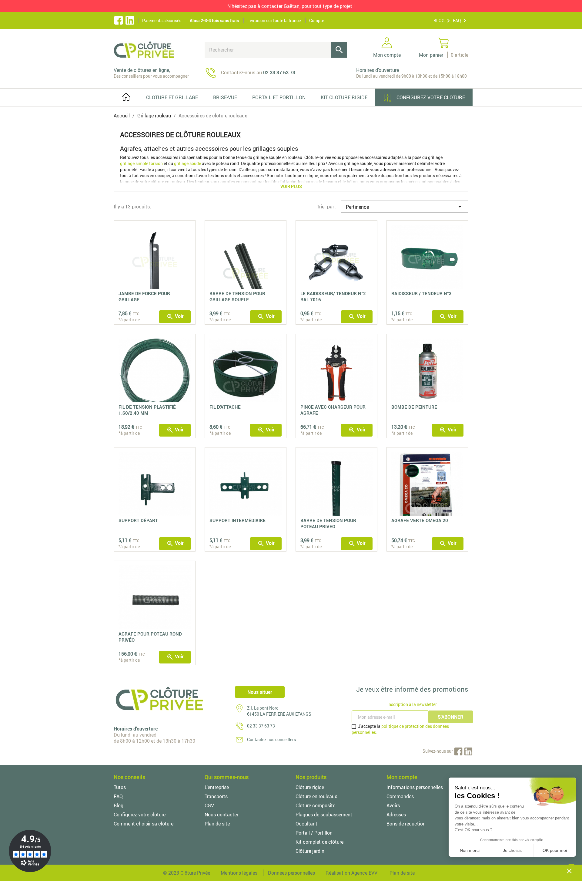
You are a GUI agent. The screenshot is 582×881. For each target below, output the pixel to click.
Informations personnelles (414, 787)
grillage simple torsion (141, 163)
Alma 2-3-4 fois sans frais (214, 20)
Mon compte (401, 777)
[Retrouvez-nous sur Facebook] (118, 20)
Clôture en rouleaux (316, 796)
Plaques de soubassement (324, 814)
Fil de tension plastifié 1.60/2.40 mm (147, 410)
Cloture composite (315, 805)
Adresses (396, 814)
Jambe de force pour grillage (144, 296)
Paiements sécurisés (161, 20)
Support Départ (138, 520)
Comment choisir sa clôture (143, 823)
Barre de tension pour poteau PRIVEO (328, 523)
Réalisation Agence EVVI (352, 872)
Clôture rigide (310, 787)
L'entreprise (217, 787)
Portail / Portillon (314, 832)
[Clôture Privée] (155, 49)
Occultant (306, 823)
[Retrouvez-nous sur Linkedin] (130, 20)
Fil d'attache (225, 407)
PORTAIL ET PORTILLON (279, 97)
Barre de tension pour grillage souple (237, 296)
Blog (118, 805)
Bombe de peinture (414, 407)
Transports (216, 796)
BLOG (439, 20)
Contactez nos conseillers (271, 739)
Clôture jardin (310, 851)
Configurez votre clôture (430, 97)
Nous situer (259, 692)
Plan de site (217, 823)
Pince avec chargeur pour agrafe (333, 410)
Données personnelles (291, 872)
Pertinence (404, 206)
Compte (316, 20)
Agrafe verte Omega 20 (419, 520)
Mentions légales (239, 872)
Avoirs (393, 805)
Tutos (120, 787)
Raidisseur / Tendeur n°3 (421, 293)
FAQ (457, 20)
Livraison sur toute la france (274, 20)
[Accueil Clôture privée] (126, 96)
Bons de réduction (406, 823)
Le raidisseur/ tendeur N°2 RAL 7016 (333, 296)
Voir (175, 316)
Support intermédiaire (237, 520)
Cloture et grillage (172, 97)
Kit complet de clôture (319, 842)
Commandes (400, 796)
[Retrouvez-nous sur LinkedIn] (468, 751)
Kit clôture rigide (344, 97)
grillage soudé (187, 163)
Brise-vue (225, 97)
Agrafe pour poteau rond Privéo (150, 637)
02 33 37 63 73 (261, 726)
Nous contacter (221, 814)
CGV (209, 805)
